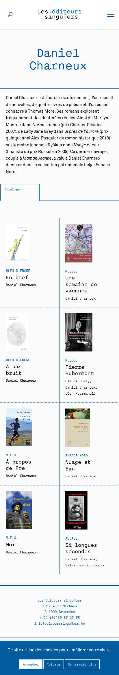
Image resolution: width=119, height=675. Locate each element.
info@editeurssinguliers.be (59, 623)
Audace (71, 538)
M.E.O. (71, 271)
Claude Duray (77, 381)
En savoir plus (82, 664)
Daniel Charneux (21, 284)
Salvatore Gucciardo (84, 565)
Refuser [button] (54, 664)
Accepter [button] (31, 664)
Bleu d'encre (18, 270)
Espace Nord (76, 455)
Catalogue (13, 189)
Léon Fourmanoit (80, 393)
